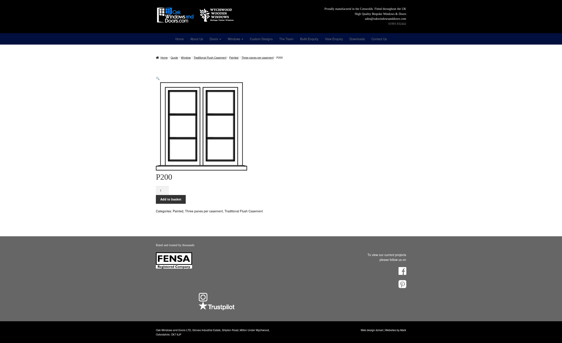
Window (186, 57)
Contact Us (379, 39)
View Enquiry (334, 39)
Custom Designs (261, 39)
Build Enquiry (309, 39)
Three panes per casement (257, 57)
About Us (196, 39)
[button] (158, 78)
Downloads (357, 39)
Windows (234, 39)
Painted (233, 57)
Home (179, 39)
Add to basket (170, 199)
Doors (214, 39)
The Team (286, 39)
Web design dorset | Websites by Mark (383, 330)
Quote (174, 57)
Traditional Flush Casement (210, 57)
